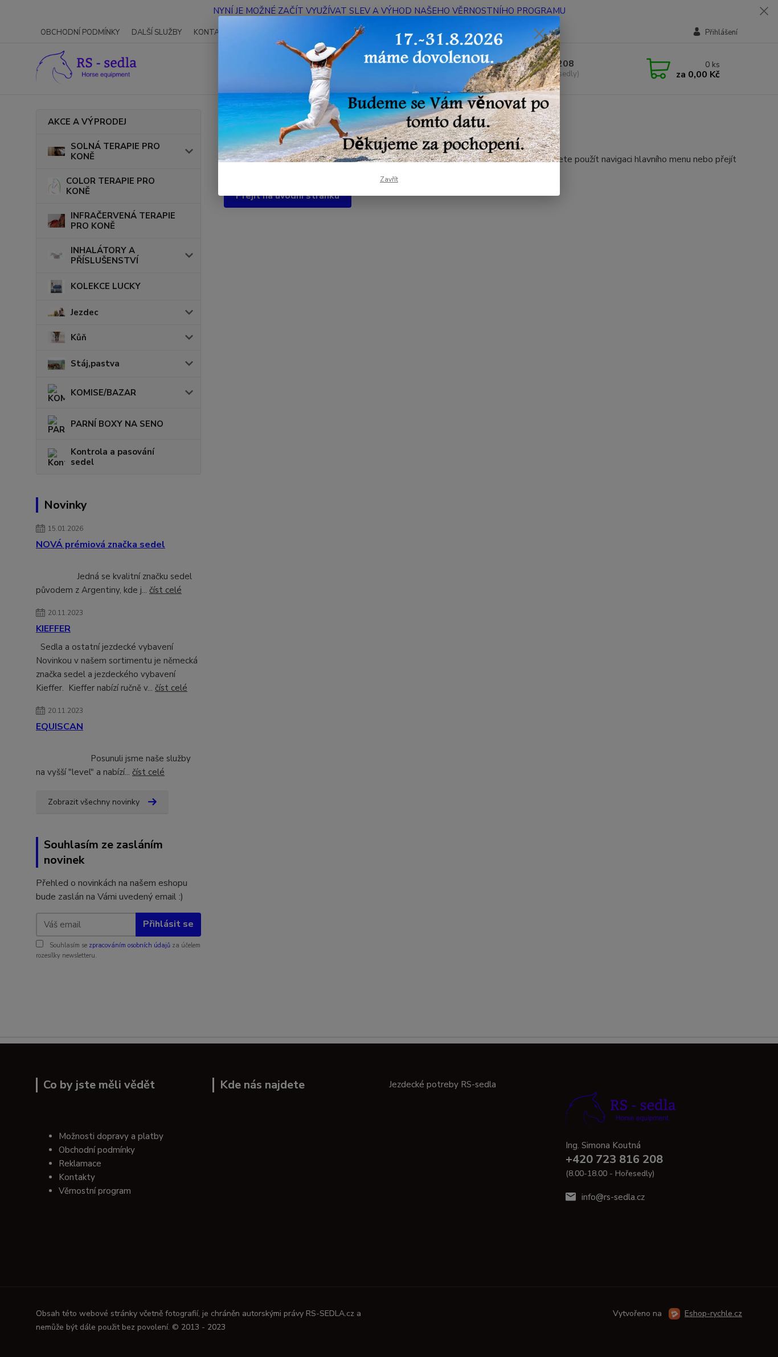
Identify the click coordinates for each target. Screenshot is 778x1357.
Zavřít (389, 179)
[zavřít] (539, 33)
